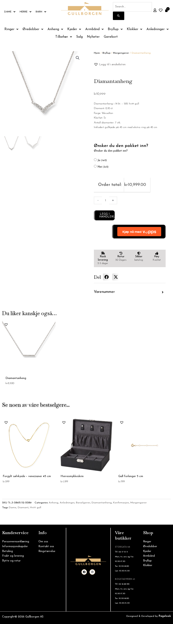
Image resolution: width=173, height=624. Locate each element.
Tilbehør (61, 37)
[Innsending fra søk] (118, 16)
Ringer (9, 29)
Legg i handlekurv (107, 215)
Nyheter (93, 37)
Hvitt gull (35, 507)
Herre (23, 12)
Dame (7, 12)
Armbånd (92, 29)
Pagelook (165, 616)
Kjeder (72, 29)
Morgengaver (121, 53)
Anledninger (155, 29)
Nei (102, 166)
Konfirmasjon (121, 502)
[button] (77, 58)
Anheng (53, 29)
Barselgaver (83, 502)
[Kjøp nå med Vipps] (139, 232)
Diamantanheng (102, 502)
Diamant (23, 507)
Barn (39, 12)
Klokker (132, 29)
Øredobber (31, 29)
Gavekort (111, 37)
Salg (79, 37)
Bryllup (113, 29)
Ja (102, 160)
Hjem (97, 53)
